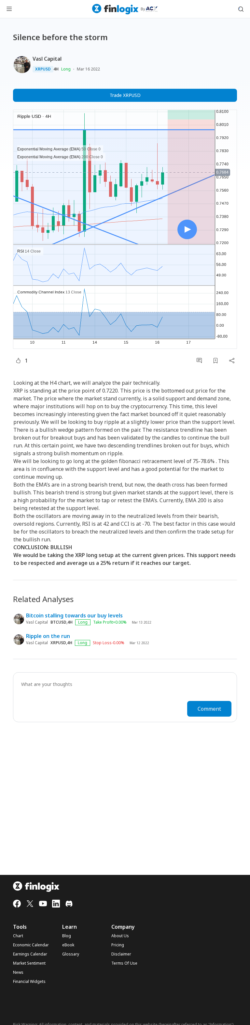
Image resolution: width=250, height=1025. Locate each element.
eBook (68, 945)
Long (66, 69)
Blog (66, 936)
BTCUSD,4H (61, 622)
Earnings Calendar (30, 954)
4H (56, 69)
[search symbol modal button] (241, 9)
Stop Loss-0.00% (108, 642)
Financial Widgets (29, 981)
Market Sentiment (29, 963)
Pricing (117, 945)
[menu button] (9, 9)
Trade (125, 95)
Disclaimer (121, 954)
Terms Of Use (124, 963)
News (18, 972)
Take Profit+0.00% (110, 622)
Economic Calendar (31, 945)
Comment (209, 708)
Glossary (70, 954)
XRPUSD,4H (61, 642)
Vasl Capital (47, 58)
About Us (120, 936)
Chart (18, 936)
